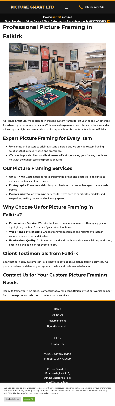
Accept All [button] (28, 399)
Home (57, 309)
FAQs (57, 338)
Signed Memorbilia (57, 326)
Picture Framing (57, 320)
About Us (57, 315)
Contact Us (57, 344)
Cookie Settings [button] (12, 399)
